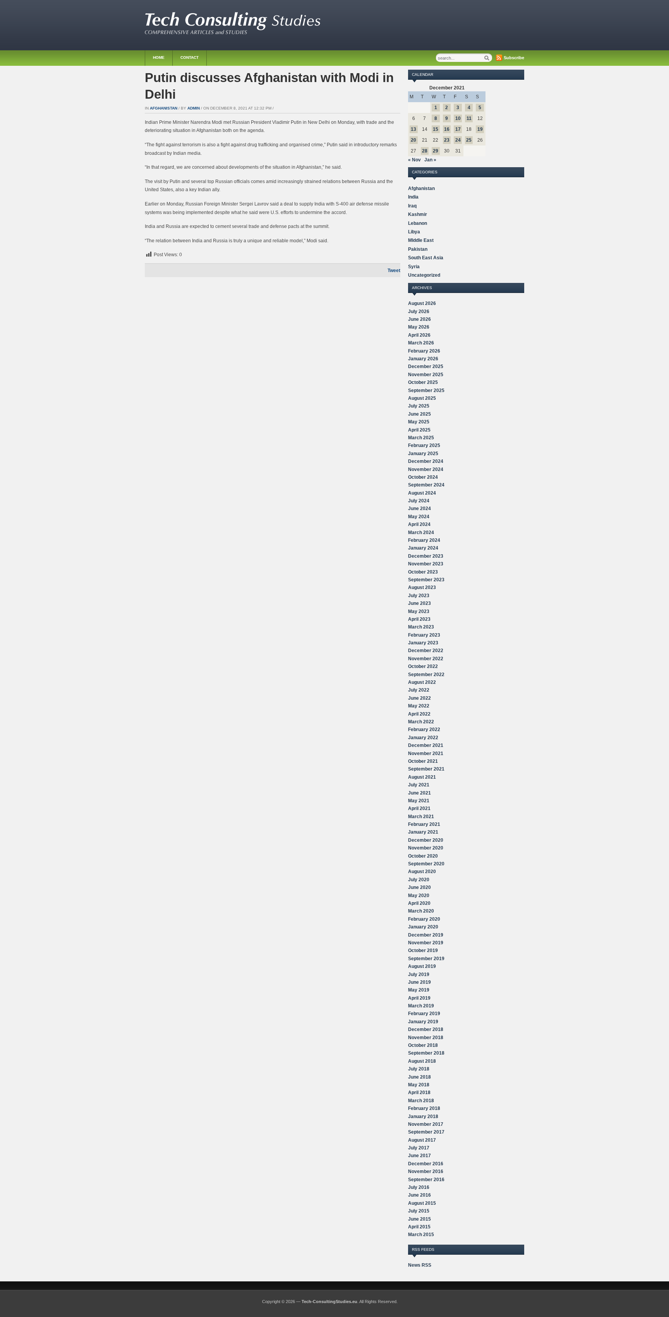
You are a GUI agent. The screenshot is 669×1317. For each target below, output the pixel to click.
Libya (414, 232)
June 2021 (419, 793)
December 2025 (425, 366)
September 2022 (426, 674)
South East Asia (425, 257)
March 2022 (421, 721)
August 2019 (422, 966)
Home (159, 57)
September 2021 (426, 769)
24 (458, 140)
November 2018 (425, 1037)
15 (435, 129)
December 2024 (425, 461)
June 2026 (419, 319)
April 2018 (419, 1092)
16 (446, 129)
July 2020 (418, 879)
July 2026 (418, 311)
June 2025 (419, 414)
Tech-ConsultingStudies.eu (329, 1301)
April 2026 (419, 335)
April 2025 (419, 430)
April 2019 (419, 998)
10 (458, 118)
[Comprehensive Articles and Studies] (233, 32)
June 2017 (419, 1155)
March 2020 (421, 911)
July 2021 (418, 785)
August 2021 (422, 777)
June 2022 (419, 698)
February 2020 (424, 919)
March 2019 (421, 1006)
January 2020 (423, 927)
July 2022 (418, 690)
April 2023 (419, 619)
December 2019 (425, 935)
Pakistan (417, 249)
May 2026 (418, 327)
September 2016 (426, 1179)
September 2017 (426, 1132)
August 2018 (422, 1061)
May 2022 (418, 706)
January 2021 (423, 832)
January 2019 (423, 1021)
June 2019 (419, 982)
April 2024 (419, 524)
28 (424, 151)
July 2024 (418, 501)
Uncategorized (424, 275)
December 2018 (425, 1029)
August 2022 (422, 682)
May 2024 (418, 516)
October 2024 (423, 477)
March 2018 (421, 1100)
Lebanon (417, 223)
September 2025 (426, 390)
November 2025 (425, 374)
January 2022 (423, 737)
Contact (189, 57)
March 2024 (421, 532)
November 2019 (425, 942)
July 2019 (418, 974)
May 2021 (418, 800)
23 (446, 140)
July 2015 (418, 1211)
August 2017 (422, 1140)
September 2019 (426, 958)
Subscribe (514, 57)
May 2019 (418, 990)
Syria (414, 266)
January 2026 (423, 358)
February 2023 (424, 635)
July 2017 (418, 1148)
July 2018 (418, 1069)
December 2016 (425, 1163)
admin (193, 108)
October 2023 (423, 572)
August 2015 (422, 1203)
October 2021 (423, 761)
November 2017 (425, 1124)
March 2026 (421, 343)
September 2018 (426, 1053)
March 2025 (421, 437)
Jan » (430, 160)
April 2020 (419, 903)
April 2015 (419, 1227)
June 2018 (419, 1077)
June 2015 (419, 1219)
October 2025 (423, 382)
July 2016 (418, 1187)
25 (469, 140)
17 (458, 129)
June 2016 (419, 1195)
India (413, 197)
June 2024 (419, 508)
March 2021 (421, 816)
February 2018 (424, 1108)
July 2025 (418, 406)
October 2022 (423, 666)
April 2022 (419, 714)
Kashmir (417, 214)
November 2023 (425, 564)
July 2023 (418, 595)
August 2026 (422, 303)
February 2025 (424, 445)
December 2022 (425, 650)
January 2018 (423, 1116)
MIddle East (421, 240)
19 (480, 129)
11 (469, 118)
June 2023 (419, 603)
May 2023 (418, 611)
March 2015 (421, 1234)
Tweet (394, 270)
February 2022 (424, 729)
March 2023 (421, 627)
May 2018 (418, 1085)
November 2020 (425, 848)
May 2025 (418, 422)
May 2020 (418, 895)
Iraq (412, 206)
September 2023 (426, 579)
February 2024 (424, 540)
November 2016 (425, 1171)
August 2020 (422, 871)
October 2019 (423, 950)
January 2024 (423, 548)
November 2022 (425, 658)
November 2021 (425, 753)
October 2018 (423, 1045)
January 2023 (423, 643)
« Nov (414, 160)
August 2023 (422, 587)
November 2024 (425, 469)
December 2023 (425, 556)
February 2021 (424, 824)
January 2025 (423, 453)
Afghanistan (163, 108)
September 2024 (426, 485)
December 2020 (425, 840)
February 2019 (424, 1013)
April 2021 (419, 808)
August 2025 (422, 398)
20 (413, 140)
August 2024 (422, 493)
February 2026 (424, 351)
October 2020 (423, 856)
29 (435, 151)
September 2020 (426, 864)
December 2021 (425, 745)
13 (413, 129)
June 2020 (419, 887)
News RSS (419, 1265)
